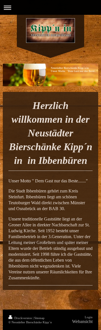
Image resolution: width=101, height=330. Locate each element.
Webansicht (82, 321)
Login (89, 317)
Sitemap (39, 318)
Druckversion (23, 318)
